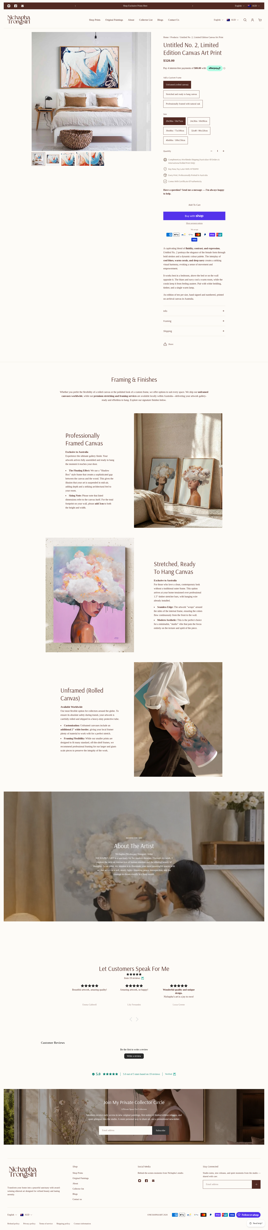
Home (166, 37)
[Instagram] (8, 5)
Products (174, 37)
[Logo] (19, 20)
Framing (167, 320)
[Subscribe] (256, 1184)
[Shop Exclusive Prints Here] (134, 6)
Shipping (167, 331)
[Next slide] (192, 5)
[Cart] (260, 20)
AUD (27, 1215)
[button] (132, 1019)
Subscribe (160, 1130)
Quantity (167, 151)
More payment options (194, 223)
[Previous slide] (75, 5)
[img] (134, 974)
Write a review (134, 1056)
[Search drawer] (245, 20)
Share (170, 344)
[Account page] (252, 20)
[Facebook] (15, 5)
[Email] (22, 5)
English (10, 1215)
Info (165, 310)
